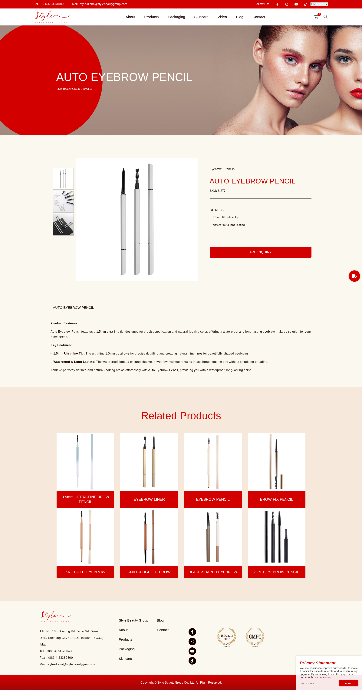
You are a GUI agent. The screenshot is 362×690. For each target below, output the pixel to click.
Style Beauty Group (68, 88)
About (130, 17)
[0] (316, 17)
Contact (258, 17)
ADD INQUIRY (260, 252)
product (87, 88)
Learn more (307, 683)
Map (43, 644)
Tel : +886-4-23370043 (49, 4)
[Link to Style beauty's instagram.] (192, 641)
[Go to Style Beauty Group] (52, 17)
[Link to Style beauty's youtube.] (192, 651)
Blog (239, 17)
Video (222, 17)
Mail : (99, 4)
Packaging (176, 17)
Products (151, 17)
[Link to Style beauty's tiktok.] (192, 661)
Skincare (201, 17)
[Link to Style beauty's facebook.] (192, 632)
